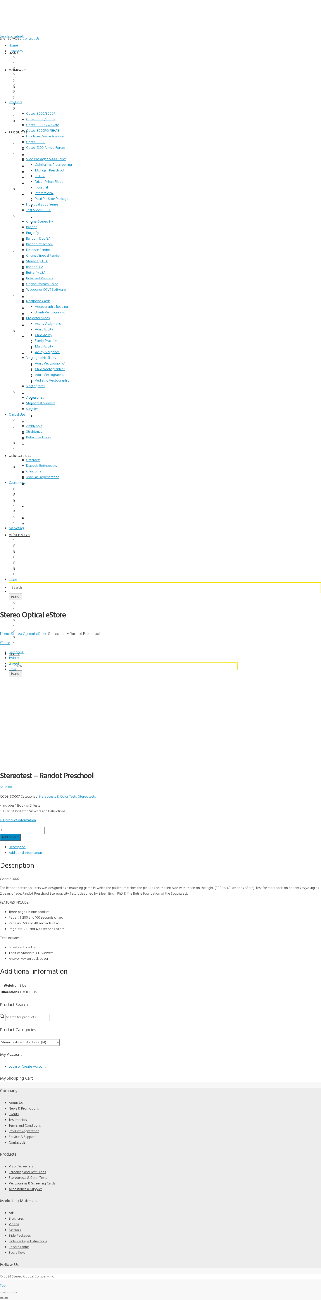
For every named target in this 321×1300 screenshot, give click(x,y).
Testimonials (26, 74)
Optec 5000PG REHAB (42, 131)
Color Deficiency (28, 443)
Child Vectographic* (50, 369)
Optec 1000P (35, 142)
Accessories (35, 398)
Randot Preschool (39, 244)
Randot (31, 227)
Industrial (41, 187)
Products (15, 102)
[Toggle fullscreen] (6, 1292)
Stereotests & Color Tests (36, 216)
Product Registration (32, 85)
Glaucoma (33, 471)
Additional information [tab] (25, 853)
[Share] (10, 1292)
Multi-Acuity (44, 346)
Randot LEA (34, 267)
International (44, 193)
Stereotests (87, 797)
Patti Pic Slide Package (52, 199)
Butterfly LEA (35, 273)
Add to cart (10, 837)
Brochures (24, 539)
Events (22, 68)
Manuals (23, 551)
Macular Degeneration (42, 477)
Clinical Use (17, 415)
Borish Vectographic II (51, 312)
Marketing (16, 528)
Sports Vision (26, 448)
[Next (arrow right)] (6, 1298)
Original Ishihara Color (42, 284)
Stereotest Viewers (40, 403)
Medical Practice (29, 494)
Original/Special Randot (43, 256)
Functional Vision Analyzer (45, 136)
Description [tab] (17, 847)
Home (13, 45)
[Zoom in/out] (1, 1292)
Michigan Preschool (49, 170)
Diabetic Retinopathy (41, 466)
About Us (24, 57)
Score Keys (25, 573)
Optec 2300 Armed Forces (45, 148)
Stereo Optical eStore (29, 633)
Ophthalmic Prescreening (53, 165)
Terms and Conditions (32, 79)
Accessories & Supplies (33, 392)
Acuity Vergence (47, 352)
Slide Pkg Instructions (32, 562)
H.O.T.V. (40, 176)
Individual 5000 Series (42, 204)
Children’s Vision (28, 420)
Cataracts (33, 460)
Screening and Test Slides (35, 153)
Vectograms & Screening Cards (32, 1183)
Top (3, 1286)
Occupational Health (32, 517)
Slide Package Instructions (28, 1241)
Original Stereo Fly (39, 222)
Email (12, 669)
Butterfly (32, 233)
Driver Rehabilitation (31, 511)
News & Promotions (31, 62)
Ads (20, 534)
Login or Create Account (27, 1067)
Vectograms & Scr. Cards (34, 295)
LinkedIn (15, 664)
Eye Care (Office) (28, 488)
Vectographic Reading (51, 307)
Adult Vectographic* (50, 363)
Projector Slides (38, 318)
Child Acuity (43, 335)
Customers (17, 483)
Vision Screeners (29, 108)
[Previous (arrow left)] (1, 1298)
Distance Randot (38, 250)
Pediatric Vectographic (52, 381)
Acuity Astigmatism (49, 324)
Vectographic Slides (41, 358)
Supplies (32, 409)
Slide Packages (27, 556)
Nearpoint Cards (38, 301)
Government (26, 522)
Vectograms (35, 386)
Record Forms (27, 568)
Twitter (14, 658)
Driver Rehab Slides (49, 182)
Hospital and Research (33, 500)
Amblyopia (34, 426)
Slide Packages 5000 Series (46, 159)
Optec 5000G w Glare (42, 125)
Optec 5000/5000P (40, 114)
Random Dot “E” (38, 239)
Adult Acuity (44, 329)
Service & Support (30, 91)
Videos (22, 545)
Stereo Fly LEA (37, 261)
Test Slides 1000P (38, 210)
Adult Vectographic (49, 375)
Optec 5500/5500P (40, 119)
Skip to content (11, 36)
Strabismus (34, 432)
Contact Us (30, 38)
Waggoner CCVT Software (46, 290)
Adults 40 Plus (27, 454)
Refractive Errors (38, 437)
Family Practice (46, 341)
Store (13, 579)
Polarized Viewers (39, 278)
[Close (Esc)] (15, 1292)
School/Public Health (32, 505)
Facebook (16, 652)
